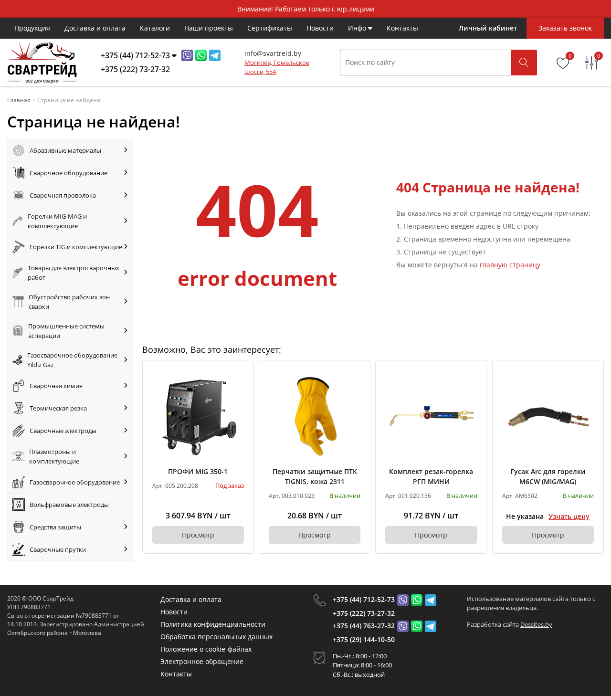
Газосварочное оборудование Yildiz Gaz (72, 360)
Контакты (402, 27)
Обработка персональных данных (216, 636)
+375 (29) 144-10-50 (364, 639)
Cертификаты (269, 27)
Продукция (32, 27)
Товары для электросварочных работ (73, 273)
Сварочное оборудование (68, 173)
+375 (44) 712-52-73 (364, 599)
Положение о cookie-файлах (206, 649)
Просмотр (198, 534)
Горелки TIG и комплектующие (76, 247)
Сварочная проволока (63, 195)
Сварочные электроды (63, 430)
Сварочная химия (56, 385)
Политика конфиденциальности (212, 624)
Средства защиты (55, 527)
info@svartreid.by (272, 53)
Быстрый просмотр (197, 415)
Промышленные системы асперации (66, 331)
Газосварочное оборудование (75, 482)
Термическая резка (58, 408)
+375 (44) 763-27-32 (364, 625)
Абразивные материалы (65, 150)
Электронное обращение (201, 661)
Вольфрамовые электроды (69, 504)
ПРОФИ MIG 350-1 (198, 471)
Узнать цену (569, 516)
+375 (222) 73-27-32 (364, 613)
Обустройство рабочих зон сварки (69, 302)
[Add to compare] (237, 392)
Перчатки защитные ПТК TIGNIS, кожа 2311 (315, 476)
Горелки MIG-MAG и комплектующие (57, 221)
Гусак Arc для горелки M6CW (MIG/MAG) (548, 476)
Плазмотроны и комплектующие (54, 456)
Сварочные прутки (58, 549)
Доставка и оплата (95, 27)
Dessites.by (536, 624)
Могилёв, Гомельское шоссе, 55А (276, 67)
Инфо (358, 27)
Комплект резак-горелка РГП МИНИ (431, 476)
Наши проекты (208, 27)
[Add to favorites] (237, 376)
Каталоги (155, 27)
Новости (320, 27)
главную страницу (510, 264)
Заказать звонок (565, 27)
